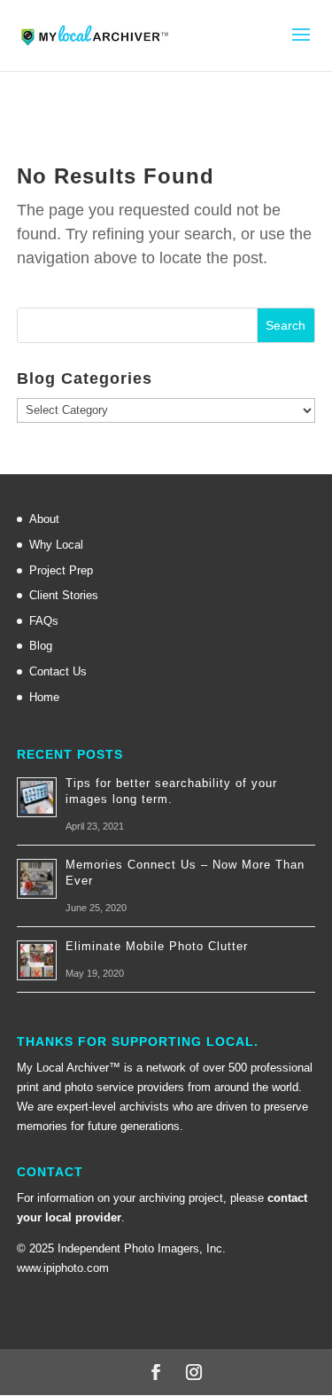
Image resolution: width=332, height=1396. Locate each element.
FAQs (43, 621)
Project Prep (61, 570)
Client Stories (63, 595)
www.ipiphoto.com (63, 1268)
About (44, 519)
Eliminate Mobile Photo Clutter (157, 946)
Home (44, 697)
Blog (40, 645)
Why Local (56, 544)
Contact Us (58, 671)
